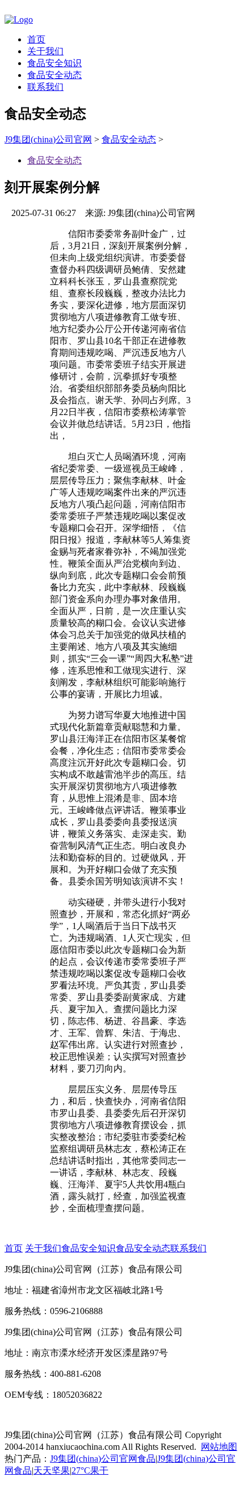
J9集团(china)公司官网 (48, 139)
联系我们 (45, 87)
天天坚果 (51, 1470)
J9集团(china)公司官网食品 (102, 1458)
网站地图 (219, 1447)
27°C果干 (89, 1470)
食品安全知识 (54, 63)
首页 (36, 39)
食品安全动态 (54, 75)
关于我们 (45, 51)
